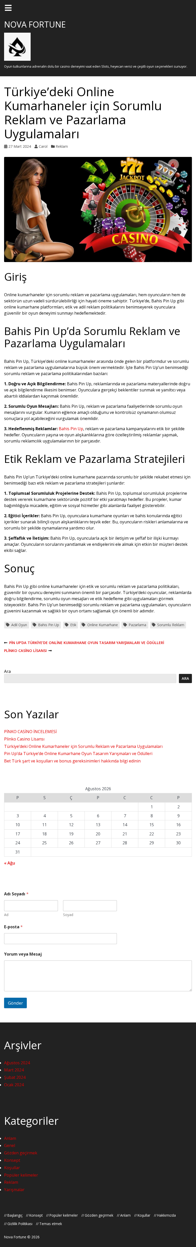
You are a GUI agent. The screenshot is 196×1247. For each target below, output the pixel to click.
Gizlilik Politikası (19, 1223)
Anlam (10, 1138)
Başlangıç (14, 1215)
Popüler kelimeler (21, 1175)
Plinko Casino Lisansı (25, 651)
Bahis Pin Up (71, 428)
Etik (73, 624)
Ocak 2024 (14, 1085)
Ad (6, 914)
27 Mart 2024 (19, 146)
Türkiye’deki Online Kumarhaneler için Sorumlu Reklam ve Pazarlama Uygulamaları (83, 746)
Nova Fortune (35, 24)
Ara (7, 671)
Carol (43, 146)
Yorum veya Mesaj (23, 954)
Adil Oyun (19, 624)
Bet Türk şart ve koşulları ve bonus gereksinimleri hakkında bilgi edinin (72, 761)
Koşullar (12, 1167)
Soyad (68, 914)
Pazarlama (137, 624)
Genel (9, 1145)
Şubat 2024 (15, 1077)
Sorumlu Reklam (170, 624)
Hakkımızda (166, 1215)
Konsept (12, 1160)
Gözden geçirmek (20, 1153)
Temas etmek (50, 1223)
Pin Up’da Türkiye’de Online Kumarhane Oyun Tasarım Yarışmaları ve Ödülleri (84, 643)
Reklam (62, 146)
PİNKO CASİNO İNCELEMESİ (30, 731)
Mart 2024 (14, 1070)
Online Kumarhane (102, 624)
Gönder (15, 1003)
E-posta (13, 926)
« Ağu (9, 863)
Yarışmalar (14, 1189)
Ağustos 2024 (17, 1063)
